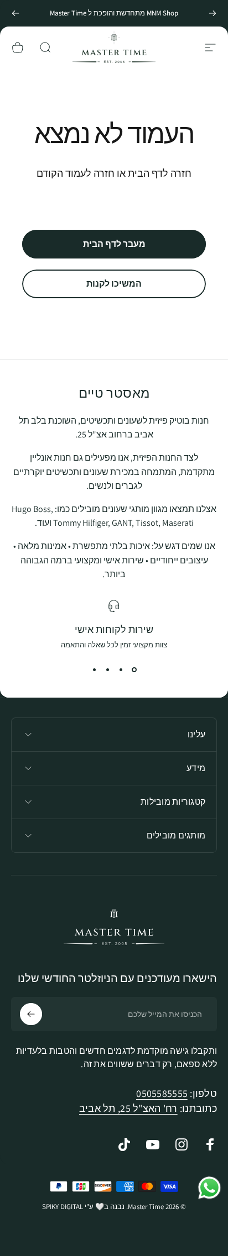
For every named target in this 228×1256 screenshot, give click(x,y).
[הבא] (15, 13)
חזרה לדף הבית (159, 173)
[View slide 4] (94, 669)
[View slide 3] (107, 669)
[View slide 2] (120, 669)
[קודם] (212, 13)
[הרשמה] (31, 1014)
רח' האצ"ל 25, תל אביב (128, 1108)
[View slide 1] (134, 669)
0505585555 (162, 1093)
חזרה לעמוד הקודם (76, 173)
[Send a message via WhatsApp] (209, 1188)
